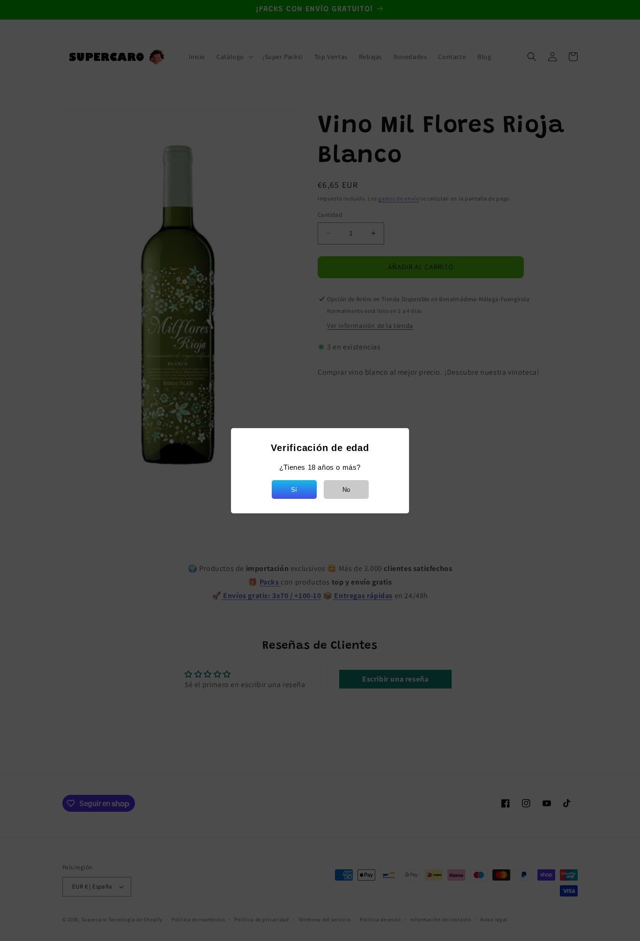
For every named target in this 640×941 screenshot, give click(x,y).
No (346, 489)
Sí (294, 489)
